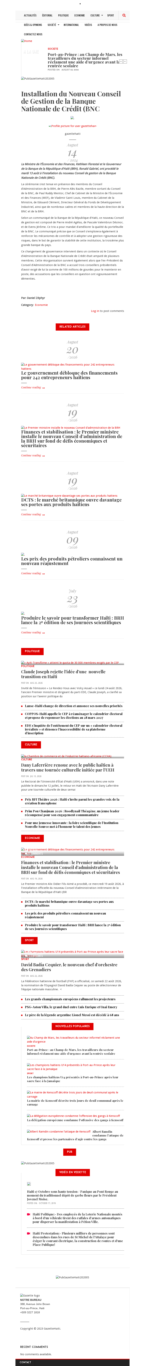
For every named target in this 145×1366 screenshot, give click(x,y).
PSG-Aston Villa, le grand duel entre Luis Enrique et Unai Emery (71, 1007)
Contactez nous (33, 34)
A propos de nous (107, 25)
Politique (63, 15)
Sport (110, 15)
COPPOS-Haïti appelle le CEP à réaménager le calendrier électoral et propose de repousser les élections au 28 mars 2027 (74, 716)
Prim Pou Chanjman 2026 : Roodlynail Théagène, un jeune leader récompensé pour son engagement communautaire (72, 813)
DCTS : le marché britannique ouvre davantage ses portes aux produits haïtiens (71, 502)
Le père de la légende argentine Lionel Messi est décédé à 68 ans (72, 1015)
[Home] (26, 41)
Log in (95, 311)
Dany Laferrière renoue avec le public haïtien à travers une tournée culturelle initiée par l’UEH (67, 767)
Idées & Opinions (33, 25)
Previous (121, 61)
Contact (25, 1362)
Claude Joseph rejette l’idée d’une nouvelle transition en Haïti (63, 674)
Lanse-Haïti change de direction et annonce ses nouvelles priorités (74, 706)
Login (86, 4)
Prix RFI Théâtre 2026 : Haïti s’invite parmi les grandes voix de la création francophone (72, 801)
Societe (53, 49)
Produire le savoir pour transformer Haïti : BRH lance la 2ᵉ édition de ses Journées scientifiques (72, 620)
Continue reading (31, 387)
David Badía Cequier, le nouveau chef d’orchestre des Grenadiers (69, 967)
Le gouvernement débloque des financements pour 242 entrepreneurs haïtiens (69, 375)
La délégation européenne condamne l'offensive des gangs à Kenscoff (75, 1120)
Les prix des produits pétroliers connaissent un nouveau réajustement (72, 561)
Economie (79, 15)
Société (52, 25)
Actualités (30, 15)
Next (125, 61)
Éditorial (47, 15)
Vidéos (88, 25)
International (71, 25)
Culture (95, 15)
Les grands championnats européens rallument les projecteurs (70, 999)
